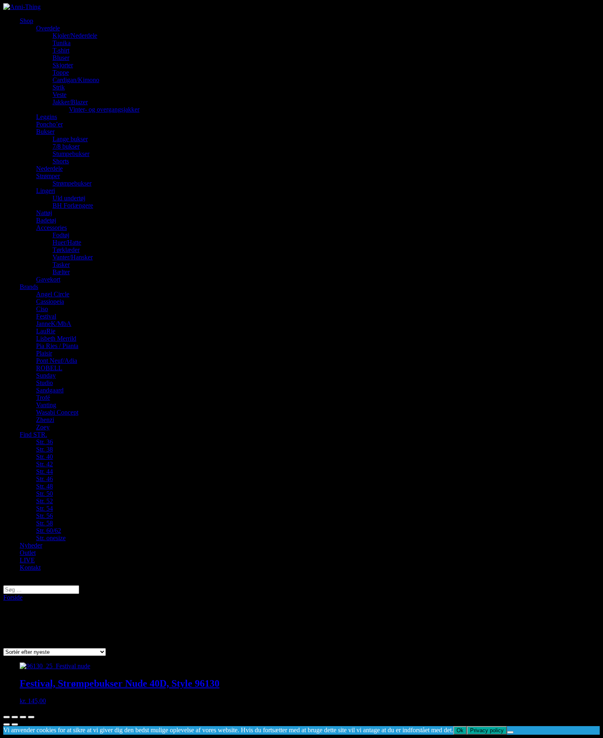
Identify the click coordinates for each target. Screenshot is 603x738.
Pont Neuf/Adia (56, 360)
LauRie (45, 331)
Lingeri (45, 190)
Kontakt (30, 567)
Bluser (61, 57)
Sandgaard (50, 390)
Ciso (42, 308)
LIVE (27, 560)
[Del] (14, 717)
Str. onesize (51, 537)
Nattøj (44, 212)
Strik (59, 87)
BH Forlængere (73, 205)
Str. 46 (44, 478)
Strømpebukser (72, 183)
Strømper (48, 175)
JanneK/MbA (53, 323)
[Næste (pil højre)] (14, 724)
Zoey (43, 427)
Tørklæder (66, 249)
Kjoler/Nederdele (75, 35)
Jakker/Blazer (70, 102)
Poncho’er (49, 124)
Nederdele (49, 168)
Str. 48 (44, 486)
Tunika (62, 42)
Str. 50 (44, 493)
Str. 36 (44, 441)
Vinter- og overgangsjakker (104, 109)
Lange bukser (70, 138)
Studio (44, 382)
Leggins (46, 116)
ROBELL (49, 367)
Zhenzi (45, 419)
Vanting (46, 404)
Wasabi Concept (57, 412)
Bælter (61, 271)
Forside (13, 597)
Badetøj (46, 220)
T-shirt (61, 50)
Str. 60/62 (48, 530)
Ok (460, 730)
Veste (59, 94)
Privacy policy (487, 730)
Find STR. (33, 434)
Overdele (48, 28)
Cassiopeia (50, 301)
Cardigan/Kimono (76, 79)
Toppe (61, 72)
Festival (46, 316)
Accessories (51, 227)
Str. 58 (44, 523)
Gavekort (48, 279)
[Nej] (510, 732)
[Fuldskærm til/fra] (23, 717)
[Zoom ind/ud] (31, 717)
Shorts (61, 161)
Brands (29, 286)
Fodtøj (61, 234)
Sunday (46, 375)
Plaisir (44, 353)
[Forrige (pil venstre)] (6, 724)
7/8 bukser (66, 146)
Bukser (45, 131)
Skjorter (63, 65)
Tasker (61, 264)
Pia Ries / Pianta (57, 345)
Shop (26, 20)
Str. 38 (44, 449)
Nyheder (31, 545)
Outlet (28, 552)
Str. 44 (44, 471)
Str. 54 (44, 508)
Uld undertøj (69, 198)
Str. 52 (44, 500)
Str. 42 (44, 464)
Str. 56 (44, 515)
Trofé (43, 397)
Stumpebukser (71, 153)
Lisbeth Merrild (56, 338)
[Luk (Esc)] (6, 717)
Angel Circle (52, 294)
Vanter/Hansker (73, 257)
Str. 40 (44, 456)
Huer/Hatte (67, 242)
